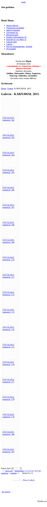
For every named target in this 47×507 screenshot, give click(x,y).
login (23, 2)
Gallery (31, 480)
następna (4, 473)
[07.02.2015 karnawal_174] (10, 329)
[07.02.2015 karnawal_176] (10, 364)
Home (3, 88)
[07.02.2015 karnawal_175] (10, 347)
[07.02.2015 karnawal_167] (10, 207)
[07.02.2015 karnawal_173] (10, 312)
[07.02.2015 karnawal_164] (10, 155)
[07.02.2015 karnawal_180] (10, 434)
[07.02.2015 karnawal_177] (10, 382)
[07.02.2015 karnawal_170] (10, 260)
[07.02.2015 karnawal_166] (10, 190)
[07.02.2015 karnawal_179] (10, 417)
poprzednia (19, 471)
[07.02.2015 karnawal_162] (10, 120)
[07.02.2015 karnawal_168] (10, 225)
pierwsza (9, 471)
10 (40, 471)
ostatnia (13, 473)
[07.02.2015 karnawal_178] (10, 399)
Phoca (25, 480)
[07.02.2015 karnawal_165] (10, 172)
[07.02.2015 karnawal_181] (10, 452)
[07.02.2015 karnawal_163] (10, 137)
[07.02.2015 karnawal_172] (10, 295)
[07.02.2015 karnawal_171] (10, 277)
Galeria (10, 88)
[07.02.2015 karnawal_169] (10, 242)
